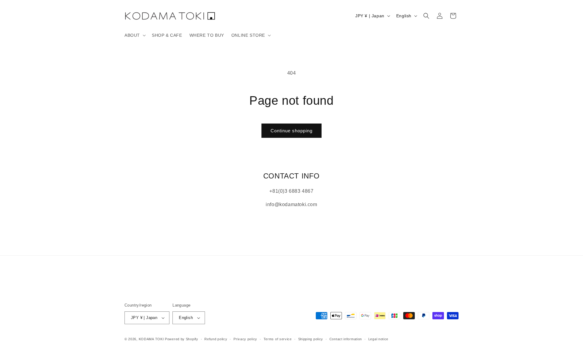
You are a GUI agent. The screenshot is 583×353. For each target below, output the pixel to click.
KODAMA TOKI (151, 339)
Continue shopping (291, 130)
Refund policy (215, 339)
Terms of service (278, 339)
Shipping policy (310, 339)
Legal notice (378, 339)
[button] (134, 35)
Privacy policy (245, 339)
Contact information (345, 339)
